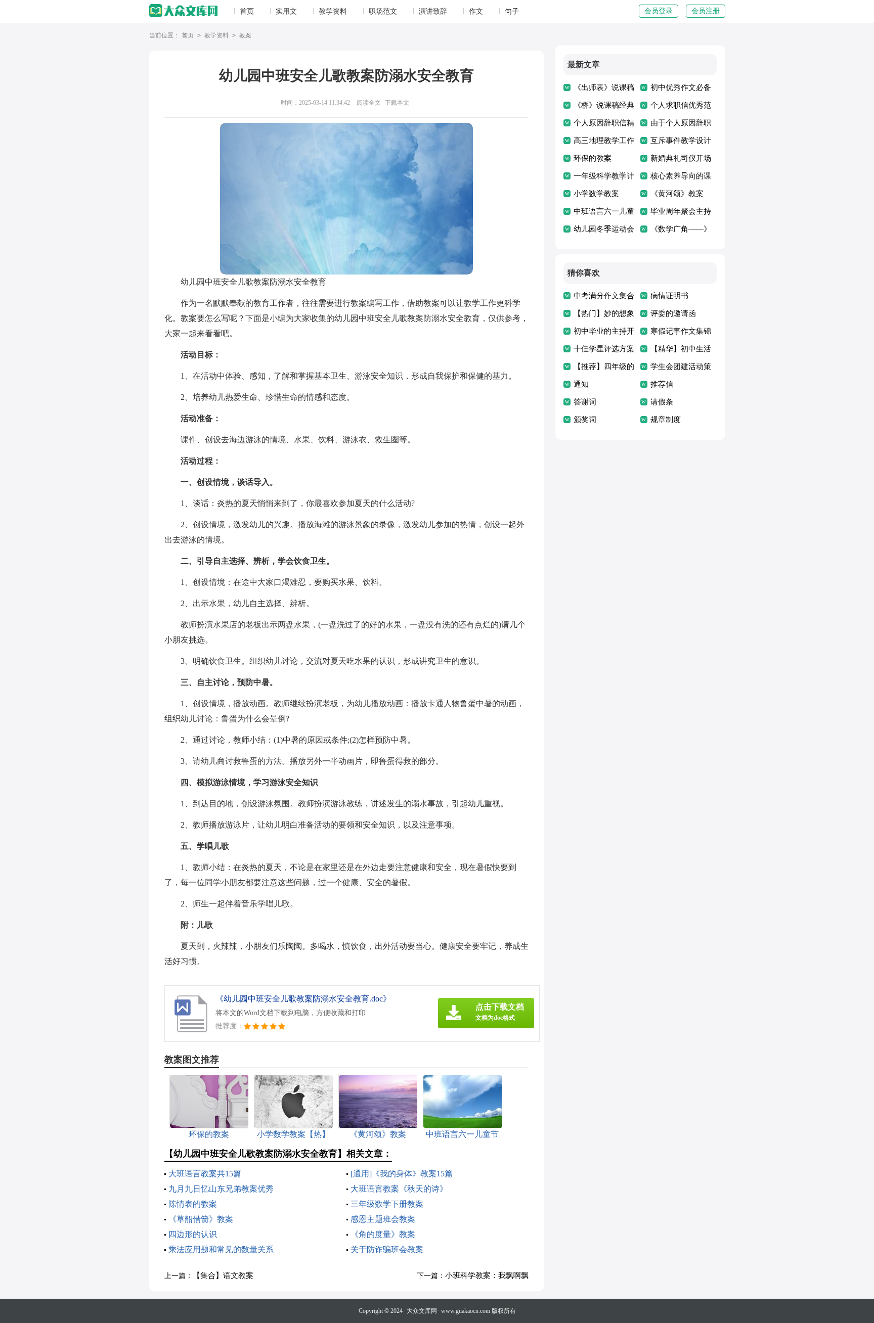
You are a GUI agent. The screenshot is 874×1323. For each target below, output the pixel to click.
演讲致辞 (433, 11)
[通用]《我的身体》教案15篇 (402, 1173)
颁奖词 (585, 420)
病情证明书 (669, 296)
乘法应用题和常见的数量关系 (221, 1249)
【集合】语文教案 (223, 1275)
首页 (247, 11)
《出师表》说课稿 (604, 87)
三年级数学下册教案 (387, 1204)
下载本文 (397, 102)
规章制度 (665, 420)
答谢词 (585, 402)
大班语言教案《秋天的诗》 (399, 1188)
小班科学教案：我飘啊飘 (487, 1275)
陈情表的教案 (192, 1204)
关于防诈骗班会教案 (387, 1249)
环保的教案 (592, 158)
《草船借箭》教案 (200, 1219)
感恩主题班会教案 (383, 1219)
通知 (581, 384)
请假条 (661, 402)
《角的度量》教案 (383, 1234)
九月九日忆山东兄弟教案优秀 (221, 1188)
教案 (245, 35)
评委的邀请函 (673, 313)
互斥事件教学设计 (680, 140)
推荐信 (661, 384)
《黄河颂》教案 (677, 194)
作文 (476, 11)
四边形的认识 (192, 1234)
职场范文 (383, 11)
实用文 (286, 11)
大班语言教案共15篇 (204, 1173)
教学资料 (333, 11)
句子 (512, 11)
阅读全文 (369, 102)
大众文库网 (422, 1310)
